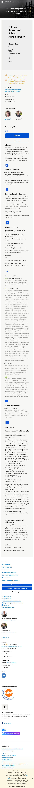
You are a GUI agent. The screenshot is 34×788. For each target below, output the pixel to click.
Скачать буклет (17, 592)
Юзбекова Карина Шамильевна (9, 632)
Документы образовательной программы (13, 603)
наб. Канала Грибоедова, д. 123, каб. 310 (12, 646)
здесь (27, 775)
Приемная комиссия (17, 585)
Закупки (3, 761)
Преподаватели (7, 598)
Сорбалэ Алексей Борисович (8, 620)
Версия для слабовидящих (8, 767)
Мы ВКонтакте (7, 723)
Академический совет (8, 607)
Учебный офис (5, 637)
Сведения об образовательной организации (12, 748)
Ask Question (17, 141)
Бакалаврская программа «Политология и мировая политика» (16, 10)
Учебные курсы (7, 596)
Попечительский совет (7, 757)
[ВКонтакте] (3, 730)
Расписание (6, 605)
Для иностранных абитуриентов (17, 588)
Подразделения (5, 753)
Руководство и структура (8, 751)
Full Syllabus (17, 135)
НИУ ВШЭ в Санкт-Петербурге (12, 2)
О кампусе (5, 746)
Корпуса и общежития (7, 759)
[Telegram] (5, 730)
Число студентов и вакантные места (12, 600)
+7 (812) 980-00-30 (11, 662)
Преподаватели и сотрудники (9, 755)
